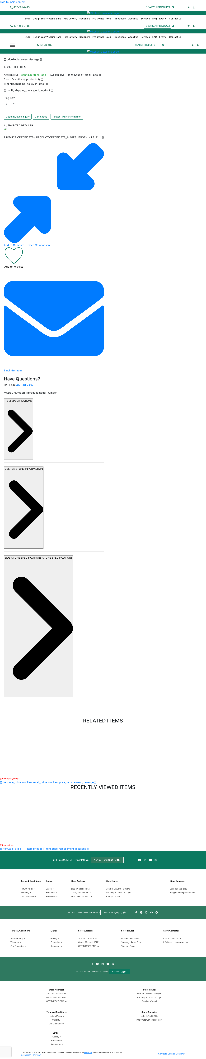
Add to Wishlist (13, 266)
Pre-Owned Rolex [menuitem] (102, 18)
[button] (12, 45)
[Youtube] (151, 860)
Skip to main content (12, 2)
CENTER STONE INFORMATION (24, 468)
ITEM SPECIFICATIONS (18, 400)
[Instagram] (145, 860)
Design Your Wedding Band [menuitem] (47, 18)
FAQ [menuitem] (154, 18)
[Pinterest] (156, 860)
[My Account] (194, 7)
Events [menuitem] (163, 18)
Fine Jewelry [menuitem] (70, 18)
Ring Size (9, 98)
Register (115, 972)
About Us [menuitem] (133, 18)
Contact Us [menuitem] (175, 18)
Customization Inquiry (17, 116)
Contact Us (41, 116)
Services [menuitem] (145, 18)
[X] (140, 860)
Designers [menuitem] (85, 18)
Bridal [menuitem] (27, 18)
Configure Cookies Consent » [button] (171, 1054)
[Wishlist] (189, 7)
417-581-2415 (24, 385)
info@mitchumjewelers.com (183, 892)
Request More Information (67, 116)
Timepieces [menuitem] (119, 18)
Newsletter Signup (103, 860)
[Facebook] (134, 860)
